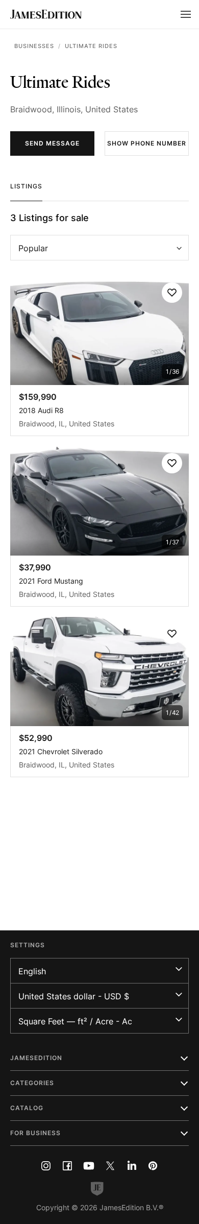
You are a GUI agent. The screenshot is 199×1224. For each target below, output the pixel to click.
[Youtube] (88, 1165)
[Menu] (185, 14)
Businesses (34, 46)
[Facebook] (67, 1165)
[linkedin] (131, 1165)
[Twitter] (110, 1165)
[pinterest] (153, 1165)
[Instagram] (46, 1165)
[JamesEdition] (46, 14)
